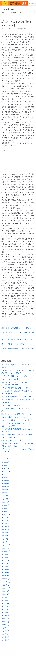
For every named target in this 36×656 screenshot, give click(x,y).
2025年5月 (5, 493)
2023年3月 (5, 573)
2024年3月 (5, 536)
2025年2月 (5, 502)
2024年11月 (5, 511)
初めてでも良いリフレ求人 (10, 379)
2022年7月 (5, 597)
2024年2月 (5, 539)
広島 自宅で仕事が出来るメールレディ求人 (16, 328)
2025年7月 (5, 487)
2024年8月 (5, 520)
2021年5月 (5, 622)
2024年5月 (5, 530)
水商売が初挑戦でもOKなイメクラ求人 (14, 417)
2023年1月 (5, 579)
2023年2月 (5, 576)
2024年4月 (5, 533)
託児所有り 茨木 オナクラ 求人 (12, 440)
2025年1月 (5, 505)
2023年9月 (5, 554)
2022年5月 (5, 603)
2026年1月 (5, 468)
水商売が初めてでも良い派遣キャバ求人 (15, 388)
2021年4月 (5, 625)
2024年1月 (5, 542)
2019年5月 (5, 640)
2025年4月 (5, 496)
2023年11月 (5, 548)
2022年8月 (5, 594)
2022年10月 (5, 588)
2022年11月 (5, 585)
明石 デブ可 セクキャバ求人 (12, 405)
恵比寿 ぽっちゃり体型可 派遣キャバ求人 (16, 414)
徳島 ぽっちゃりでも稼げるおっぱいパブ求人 (17, 339)
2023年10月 (5, 551)
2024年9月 (5, 517)
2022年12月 (5, 582)
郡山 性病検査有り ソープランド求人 (15, 344)
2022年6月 (5, 600)
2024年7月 (5, 524)
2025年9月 (5, 481)
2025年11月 (5, 474)
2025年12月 (5, 471)
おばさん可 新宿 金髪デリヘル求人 (14, 376)
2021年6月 (5, 619)
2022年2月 (5, 613)
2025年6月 (5, 490)
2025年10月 (5, 477)
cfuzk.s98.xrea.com (10, 29)
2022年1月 (5, 616)
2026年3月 (5, 462)
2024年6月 (5, 527)
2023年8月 (5, 557)
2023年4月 (5, 570)
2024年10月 (5, 514)
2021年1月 (5, 634)
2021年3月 (5, 628)
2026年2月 (5, 465)
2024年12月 (5, 508)
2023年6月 (5, 563)
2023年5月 (5, 566)
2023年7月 (5, 560)
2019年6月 (5, 637)
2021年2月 (5, 631)
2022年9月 (5, 591)
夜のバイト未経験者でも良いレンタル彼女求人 (17, 420)
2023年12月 (5, 545)
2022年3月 (5, 609)
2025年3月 (5, 499)
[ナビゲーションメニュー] (32, 11)
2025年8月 (5, 484)
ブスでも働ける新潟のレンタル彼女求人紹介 (16, 397)
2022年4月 (5, 606)
